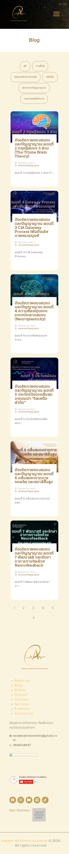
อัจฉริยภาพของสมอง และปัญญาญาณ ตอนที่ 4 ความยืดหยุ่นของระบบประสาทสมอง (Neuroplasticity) (34, 311)
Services (21, 704)
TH (64, 4)
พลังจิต (50, 77)
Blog (18, 685)
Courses (21, 699)
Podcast (21, 694)
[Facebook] (12, 800)
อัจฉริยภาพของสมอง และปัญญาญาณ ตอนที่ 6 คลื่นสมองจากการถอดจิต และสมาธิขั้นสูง (34, 476)
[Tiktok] (45, 800)
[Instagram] (20, 800)
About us (21, 680)
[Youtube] (29, 800)
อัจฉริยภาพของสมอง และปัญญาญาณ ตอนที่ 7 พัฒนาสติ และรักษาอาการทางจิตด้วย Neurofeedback (34, 557)
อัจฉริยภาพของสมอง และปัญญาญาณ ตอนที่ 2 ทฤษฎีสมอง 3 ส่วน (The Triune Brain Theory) (34, 148)
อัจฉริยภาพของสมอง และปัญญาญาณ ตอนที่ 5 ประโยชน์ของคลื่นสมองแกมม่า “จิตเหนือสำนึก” (34, 394)
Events (20, 690)
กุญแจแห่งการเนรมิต (25, 77)
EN (60, 4)
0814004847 (22, 745)
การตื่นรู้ (40, 66)
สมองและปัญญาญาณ (34, 88)
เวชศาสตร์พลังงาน (34, 99)
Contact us (23, 713)
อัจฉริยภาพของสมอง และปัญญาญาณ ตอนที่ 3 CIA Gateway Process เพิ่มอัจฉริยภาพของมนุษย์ (34, 228)
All (25, 66)
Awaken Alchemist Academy (25, 840)
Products (22, 708)
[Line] (37, 800)
